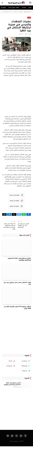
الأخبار (29, 7)
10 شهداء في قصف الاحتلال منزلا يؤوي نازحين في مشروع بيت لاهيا (9, 226)
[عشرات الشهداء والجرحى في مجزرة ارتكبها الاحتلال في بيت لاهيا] (16, 44)
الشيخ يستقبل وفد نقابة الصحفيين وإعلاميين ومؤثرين (19, 259)
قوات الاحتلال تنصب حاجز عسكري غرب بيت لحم (17, 283)
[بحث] (2, 3)
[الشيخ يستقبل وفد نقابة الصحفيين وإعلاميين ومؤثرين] (16, 247)
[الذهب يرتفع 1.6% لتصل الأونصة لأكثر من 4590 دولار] (16, 295)
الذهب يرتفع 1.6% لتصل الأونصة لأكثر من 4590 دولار (17, 307)
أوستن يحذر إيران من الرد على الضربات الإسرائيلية (23, 225)
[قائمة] (30, 3)
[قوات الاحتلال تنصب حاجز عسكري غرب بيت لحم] (16, 271)
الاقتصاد (24, 7)
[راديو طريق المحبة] (16, 2)
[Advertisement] (16, 96)
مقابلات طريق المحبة (13, 7)
